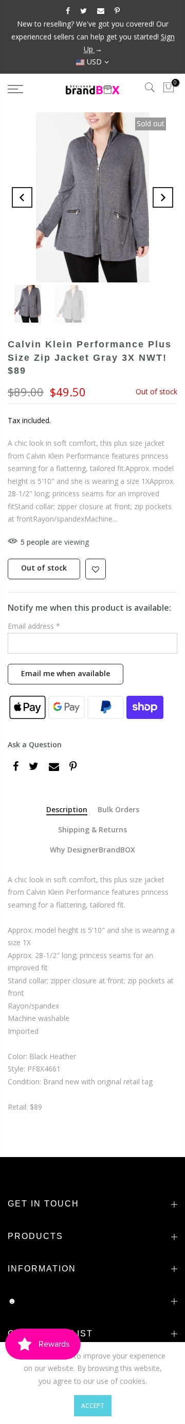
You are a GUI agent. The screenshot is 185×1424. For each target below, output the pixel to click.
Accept (92, 1405)
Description (66, 810)
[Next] (163, 197)
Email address (34, 626)
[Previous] (22, 197)
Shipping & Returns (92, 830)
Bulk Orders (118, 810)
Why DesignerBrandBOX (92, 850)
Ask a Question (35, 744)
